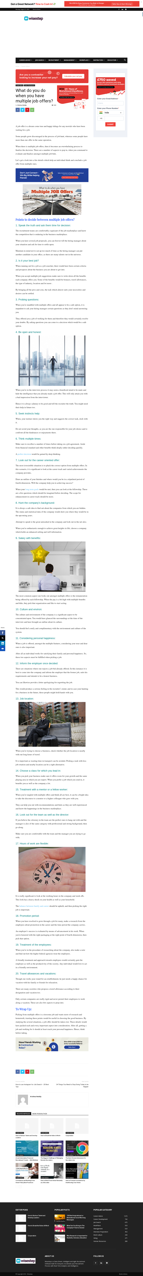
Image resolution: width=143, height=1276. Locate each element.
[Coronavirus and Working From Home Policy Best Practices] (27, 1171)
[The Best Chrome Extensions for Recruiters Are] (77, 1148)
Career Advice (24, 60)
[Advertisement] (89, 18)
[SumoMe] (2, 648)
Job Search (39, 60)
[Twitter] (22, 110)
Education (112, 60)
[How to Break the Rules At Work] (52, 1126)
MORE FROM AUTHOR (39, 1114)
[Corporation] (77, 1126)
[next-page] (20, 1186)
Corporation (69, 1135)
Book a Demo (36, 9)
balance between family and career (34, 906)
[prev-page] (17, 1186)
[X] (2, 638)
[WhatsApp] (32, 110)
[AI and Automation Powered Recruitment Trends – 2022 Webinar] (27, 1148)
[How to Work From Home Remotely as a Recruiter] (52, 1171)
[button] (124, 60)
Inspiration (98, 60)
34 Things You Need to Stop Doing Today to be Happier (72, 1086)
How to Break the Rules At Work (50, 1135)
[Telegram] (125, 9)
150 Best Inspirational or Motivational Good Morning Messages (76, 1218)
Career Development (29, 85)
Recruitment (54, 60)
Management (69, 60)
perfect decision (24, 454)
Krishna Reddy (21, 105)
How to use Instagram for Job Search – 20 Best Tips (32, 1086)
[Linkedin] (122, 9)
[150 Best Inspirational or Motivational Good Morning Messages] (60, 1218)
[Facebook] (118, 9)
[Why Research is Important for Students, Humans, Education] (60, 1238)
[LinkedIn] (2, 643)
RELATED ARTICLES (23, 1114)
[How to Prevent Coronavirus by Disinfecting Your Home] (77, 1171)
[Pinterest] (27, 110)
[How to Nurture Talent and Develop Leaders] (27, 1126)
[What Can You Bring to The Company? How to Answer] (60, 1228)
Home (17, 66)
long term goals (32, 489)
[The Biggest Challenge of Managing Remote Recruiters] (52, 1148)
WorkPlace (84, 60)
